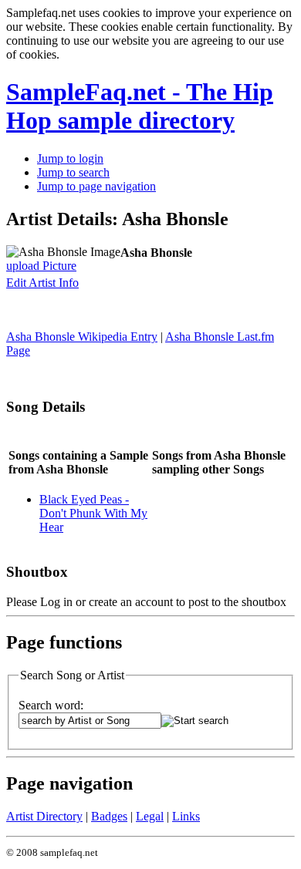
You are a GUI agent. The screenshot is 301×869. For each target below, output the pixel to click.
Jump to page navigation (96, 186)
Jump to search (73, 172)
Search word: (51, 705)
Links (186, 816)
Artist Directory (44, 816)
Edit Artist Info (42, 282)
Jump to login (70, 158)
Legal (150, 816)
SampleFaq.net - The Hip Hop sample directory (139, 106)
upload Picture (41, 265)
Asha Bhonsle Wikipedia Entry (81, 336)
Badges (109, 816)
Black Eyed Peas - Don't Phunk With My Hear (93, 513)
